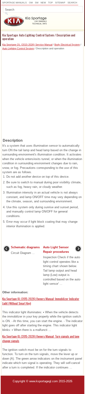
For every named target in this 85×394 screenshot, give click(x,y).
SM (36, 2)
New (43, 2)
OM (31, 2)
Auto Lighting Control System (18, 48)
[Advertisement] (42, 92)
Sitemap (60, 2)
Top (50, 2)
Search (72, 2)
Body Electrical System (67, 44)
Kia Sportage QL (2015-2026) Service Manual (27, 44)
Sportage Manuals (14, 2)
